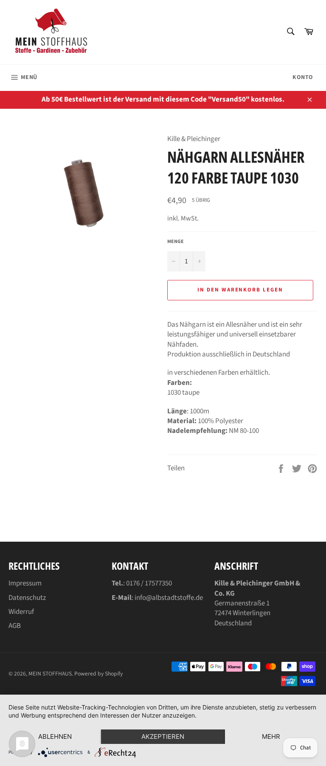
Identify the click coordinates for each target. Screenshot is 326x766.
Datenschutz (27, 598)
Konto (302, 77)
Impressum (25, 583)
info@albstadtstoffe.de (169, 598)
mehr (271, 736)
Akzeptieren (162, 736)
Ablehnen (55, 736)
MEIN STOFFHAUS (50, 674)
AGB (14, 626)
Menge (175, 241)
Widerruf (21, 612)
